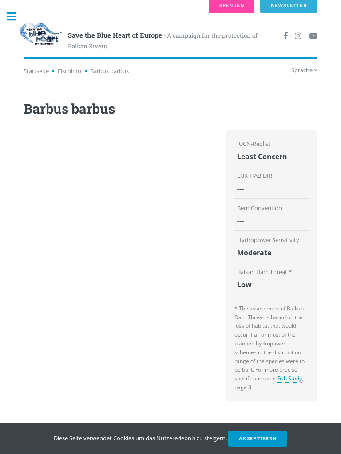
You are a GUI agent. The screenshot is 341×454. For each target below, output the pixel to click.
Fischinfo (69, 71)
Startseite (36, 71)
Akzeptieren (258, 438)
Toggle (16, 16)
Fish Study (289, 378)
